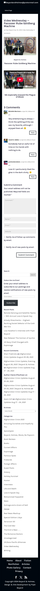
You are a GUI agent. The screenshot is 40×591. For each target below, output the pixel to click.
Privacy (19, 571)
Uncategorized (10, 538)
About (18, 560)
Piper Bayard (9, 30)
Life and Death (10, 489)
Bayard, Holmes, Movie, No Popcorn (19, 435)
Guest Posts (9, 468)
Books (6, 443)
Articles (26, 564)
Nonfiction (13, 564)
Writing (7, 550)
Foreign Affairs (10, 464)
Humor (7, 480)
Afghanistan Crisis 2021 (14, 419)
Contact (27, 567)
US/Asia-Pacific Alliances (15, 542)
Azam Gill (8, 399)
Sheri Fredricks (10, 354)
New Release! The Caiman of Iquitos (19, 338)
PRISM (6, 509)
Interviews (8, 484)
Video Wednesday (28, 30)
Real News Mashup (12, 513)
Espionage (8, 451)
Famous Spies (10, 456)
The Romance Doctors (13, 534)
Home (10, 560)
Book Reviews (9, 439)
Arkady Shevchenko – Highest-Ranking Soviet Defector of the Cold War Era (19, 323)
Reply (33, 132)
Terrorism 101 (9, 522)
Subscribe (11, 303)
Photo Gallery (13, 567)
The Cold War (9, 526)
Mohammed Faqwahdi (13, 497)
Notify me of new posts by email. (20, 247)
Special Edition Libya (13, 517)
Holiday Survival (11, 476)
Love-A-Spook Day (11, 493)
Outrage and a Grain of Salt (16, 505)
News (6, 501)
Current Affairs (10, 447)
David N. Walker (13, 140)
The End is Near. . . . (12, 530)
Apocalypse (9, 431)
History (7, 472)
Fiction (27, 560)
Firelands (8, 460)
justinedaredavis (14, 162)
